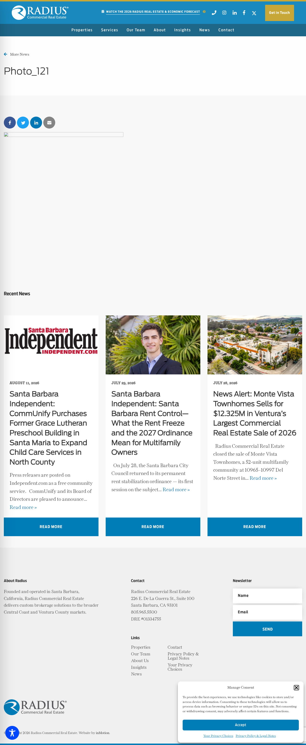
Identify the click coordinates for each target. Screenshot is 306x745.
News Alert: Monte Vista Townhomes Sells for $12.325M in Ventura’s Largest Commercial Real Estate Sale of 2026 (254, 414)
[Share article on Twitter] (23, 123)
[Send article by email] (49, 123)
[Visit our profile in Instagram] (224, 14)
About (160, 30)
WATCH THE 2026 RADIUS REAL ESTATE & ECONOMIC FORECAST (153, 11)
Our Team (136, 30)
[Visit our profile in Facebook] (244, 14)
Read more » (23, 507)
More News (19, 54)
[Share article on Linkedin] (36, 123)
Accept (240, 725)
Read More (51, 527)
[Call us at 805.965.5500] (214, 14)
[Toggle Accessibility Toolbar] (12, 732)
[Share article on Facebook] (10, 123)
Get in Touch (279, 13)
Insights (182, 30)
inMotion (102, 733)
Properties (82, 30)
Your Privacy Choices (218, 736)
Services (109, 30)
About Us (140, 661)
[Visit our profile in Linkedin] (235, 14)
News (204, 30)
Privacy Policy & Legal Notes (256, 736)
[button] (296, 687)
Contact (227, 30)
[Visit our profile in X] (254, 14)
